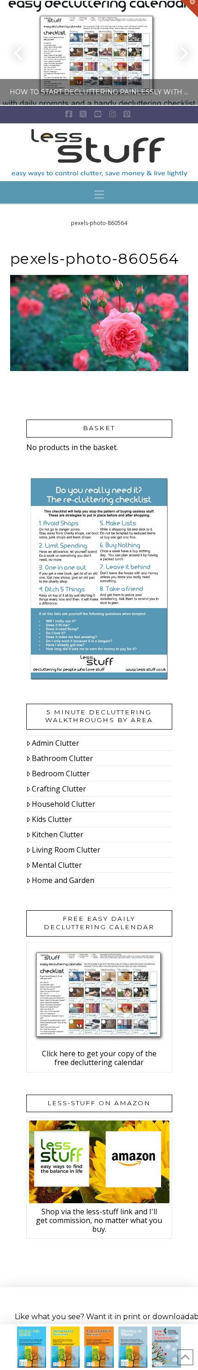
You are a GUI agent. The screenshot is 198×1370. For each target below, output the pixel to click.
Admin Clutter (55, 743)
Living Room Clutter (66, 850)
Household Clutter (63, 804)
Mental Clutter (57, 865)
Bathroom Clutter (62, 758)
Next (178, 53)
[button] (99, 194)
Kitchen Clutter (57, 834)
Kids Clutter (52, 819)
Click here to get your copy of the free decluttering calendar (99, 1057)
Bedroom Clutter (61, 773)
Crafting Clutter (59, 789)
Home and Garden (63, 880)
